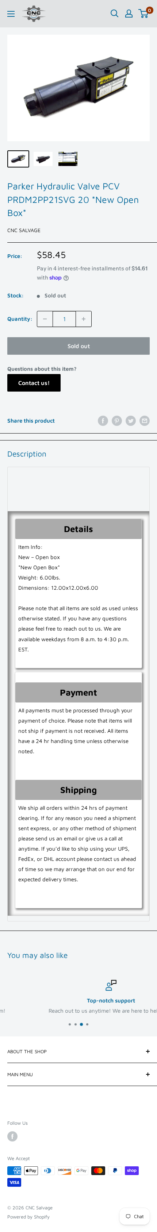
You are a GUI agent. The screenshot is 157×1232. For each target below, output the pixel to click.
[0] (143, 13)
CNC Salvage (24, 230)
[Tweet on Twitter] (131, 420)
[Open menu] (11, 14)
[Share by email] (144, 420)
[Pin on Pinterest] (117, 420)
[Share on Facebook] (103, 420)
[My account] (129, 13)
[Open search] (115, 13)
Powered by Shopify (28, 1217)
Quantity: (19, 319)
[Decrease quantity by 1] (45, 319)
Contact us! (34, 383)
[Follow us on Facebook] (12, 1136)
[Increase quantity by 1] (83, 319)
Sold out (79, 346)
